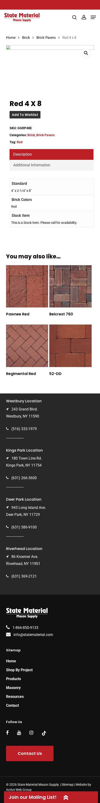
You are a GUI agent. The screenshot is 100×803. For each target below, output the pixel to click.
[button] (93, 17)
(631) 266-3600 (24, 478)
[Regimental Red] (27, 346)
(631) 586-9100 (24, 527)
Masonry (13, 687)
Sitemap (67, 784)
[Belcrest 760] (70, 286)
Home (11, 38)
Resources (15, 696)
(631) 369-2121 (24, 576)
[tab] (51, 154)
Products (13, 679)
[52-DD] (70, 346)
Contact (12, 705)
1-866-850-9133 (25, 627)
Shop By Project (19, 670)
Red (20, 142)
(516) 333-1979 (24, 429)
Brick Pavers (46, 38)
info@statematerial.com (33, 634)
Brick (26, 38)
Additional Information (31, 165)
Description (22, 154)
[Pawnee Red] (27, 286)
